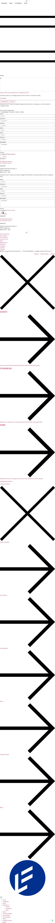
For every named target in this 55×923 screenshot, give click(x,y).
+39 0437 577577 (5, 484)
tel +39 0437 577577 (5, 163)
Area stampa (6, 915)
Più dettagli (3, 98)
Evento (8, 906)
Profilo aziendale (7, 913)
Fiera (7, 910)
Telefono (2, 137)
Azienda (2, 123)
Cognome (2, 118)
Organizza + (6, 905)
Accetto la (8, 154)
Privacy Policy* (11, 154)
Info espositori (7, 917)
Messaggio (3, 142)
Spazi (4, 903)
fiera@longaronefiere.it (6, 161)
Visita (4, 912)
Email (1, 132)
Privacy (2, 152)
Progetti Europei (7, 920)
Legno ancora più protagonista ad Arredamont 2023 (14, 92)
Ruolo (1, 128)
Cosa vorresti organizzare (7, 110)
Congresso (9, 908)
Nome (1, 113)
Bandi (4, 922)
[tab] (4, 101)
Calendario (6, 901)
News (4, 918)
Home (4, 900)
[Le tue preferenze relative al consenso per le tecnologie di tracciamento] (52, 920)
